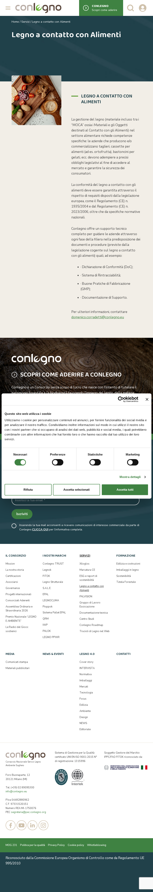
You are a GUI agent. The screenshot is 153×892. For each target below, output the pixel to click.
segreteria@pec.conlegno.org (28, 812)
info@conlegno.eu (16, 791)
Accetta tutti (125, 489)
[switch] (57, 462)
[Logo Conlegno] (38, 8)
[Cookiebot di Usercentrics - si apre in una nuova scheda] (120, 399)
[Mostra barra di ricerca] (130, 8)
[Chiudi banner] (147, 399)
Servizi (25, 22)
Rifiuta (28, 489)
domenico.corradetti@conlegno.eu (97, 317)
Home (15, 22)
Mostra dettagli (130, 477)
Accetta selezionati (76, 489)
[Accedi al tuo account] (142, 8)
